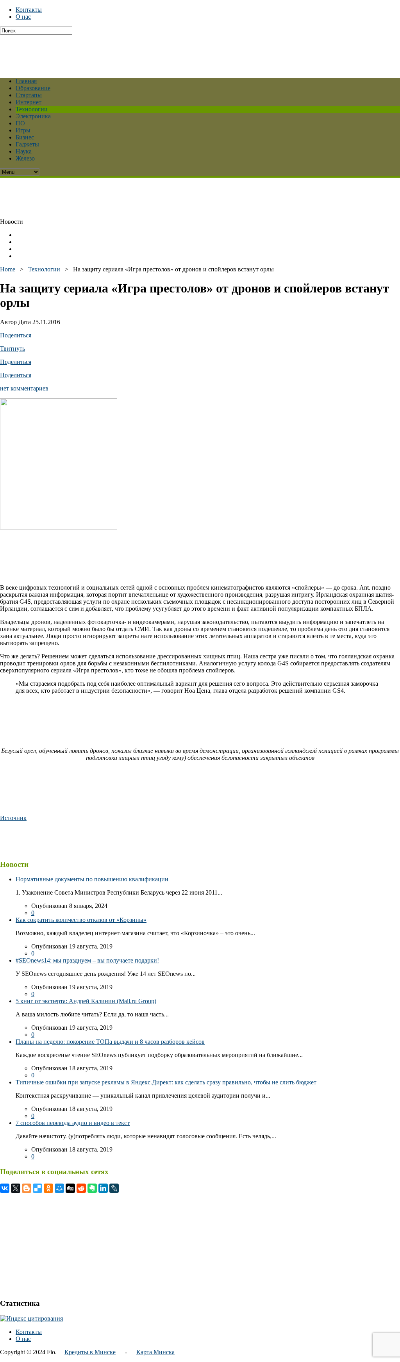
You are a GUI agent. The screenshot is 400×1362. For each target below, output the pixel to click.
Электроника (33, 116)
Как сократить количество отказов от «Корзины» (81, 919)
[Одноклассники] (48, 1188)
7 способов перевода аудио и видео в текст (73, 1123)
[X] (15, 1188)
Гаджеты (27, 144)
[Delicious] (37, 1188)
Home (7, 269)
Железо (25, 158)
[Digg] (70, 1188)
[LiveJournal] (114, 1188)
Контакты (29, 9)
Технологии (32, 109)
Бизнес (25, 137)
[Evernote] (92, 1188)
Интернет (28, 102)
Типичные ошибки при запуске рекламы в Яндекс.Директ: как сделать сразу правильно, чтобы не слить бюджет (166, 1082)
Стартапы (29, 95)
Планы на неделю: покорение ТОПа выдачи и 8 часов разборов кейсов (110, 1041)
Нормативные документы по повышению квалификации (92, 879)
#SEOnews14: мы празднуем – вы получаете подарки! (87, 960)
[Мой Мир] (59, 1188)
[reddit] (81, 1188)
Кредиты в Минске (90, 1352)
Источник (13, 818)
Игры (23, 130)
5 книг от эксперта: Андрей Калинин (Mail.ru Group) (86, 1001)
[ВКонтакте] (4, 1188)
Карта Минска (155, 1352)
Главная (26, 81)
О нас (23, 16)
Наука (24, 151)
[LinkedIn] (103, 1188)
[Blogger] (26, 1188)
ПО (20, 123)
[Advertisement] (189, 52)
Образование (33, 88)
